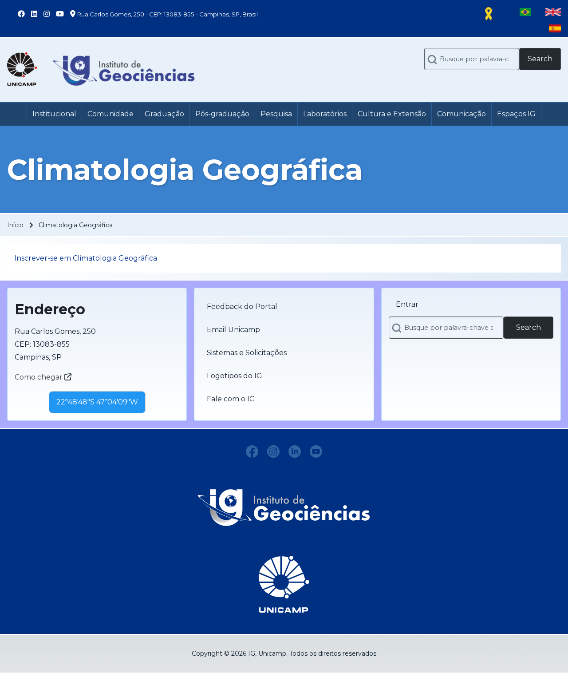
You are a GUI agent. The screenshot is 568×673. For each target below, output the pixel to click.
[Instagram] (273, 451)
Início (15, 225)
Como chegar (39, 377)
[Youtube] (316, 451)
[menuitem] (54, 114)
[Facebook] (252, 451)
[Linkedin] (295, 451)
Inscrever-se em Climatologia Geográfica (85, 258)
